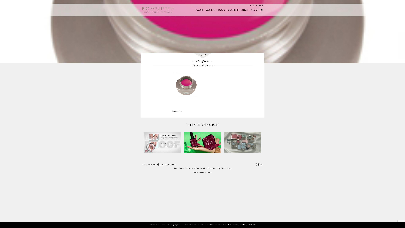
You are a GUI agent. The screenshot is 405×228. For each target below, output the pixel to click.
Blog (218, 168)
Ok (254, 225)
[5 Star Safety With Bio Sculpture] (162, 142)
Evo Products (189, 168)
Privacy (229, 168)
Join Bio (223, 168)
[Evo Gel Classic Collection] (202, 142)
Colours (196, 168)
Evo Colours (203, 168)
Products (181, 168)
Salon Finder (212, 168)
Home (175, 168)
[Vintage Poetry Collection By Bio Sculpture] (242, 142)
